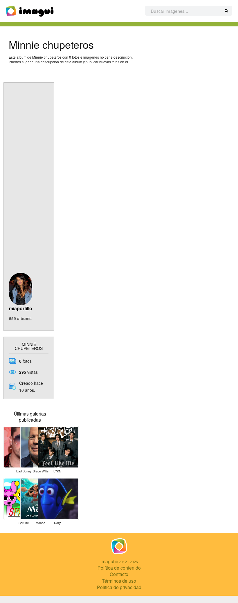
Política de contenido (119, 567)
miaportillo (20, 308)
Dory (57, 523)
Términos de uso (119, 580)
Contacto (119, 574)
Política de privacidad (119, 587)
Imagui (107, 561)
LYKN (57, 471)
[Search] (226, 11)
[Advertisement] (28, 183)
